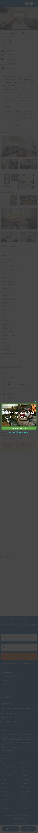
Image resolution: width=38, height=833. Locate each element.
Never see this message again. (19, 432)
